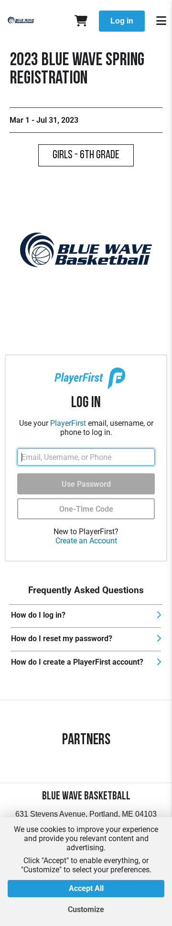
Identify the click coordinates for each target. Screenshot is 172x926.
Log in (121, 21)
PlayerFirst (68, 423)
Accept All (86, 888)
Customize (86, 909)
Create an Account (86, 540)
